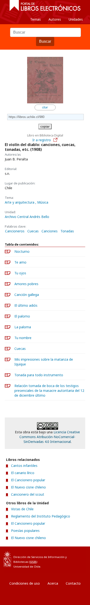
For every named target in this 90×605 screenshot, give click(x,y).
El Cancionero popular (28, 480)
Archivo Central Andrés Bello (27, 216)
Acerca (53, 583)
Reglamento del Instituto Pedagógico (40, 516)
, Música (41, 202)
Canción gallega (26, 294)
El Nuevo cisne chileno (28, 487)
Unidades (76, 19)
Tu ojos (20, 273)
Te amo (20, 262)
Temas (35, 19)
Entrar (14, 601)
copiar (45, 126)
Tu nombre (22, 337)
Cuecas (33, 231)
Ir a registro (42, 140)
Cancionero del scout (27, 494)
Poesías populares (25, 530)
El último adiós (25, 305)
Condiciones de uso (24, 583)
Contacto (73, 583)
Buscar (45, 41)
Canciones (50, 231)
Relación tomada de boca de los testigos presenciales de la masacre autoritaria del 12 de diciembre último (49, 390)
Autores (54, 19)
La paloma (22, 327)
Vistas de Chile (22, 509)
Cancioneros (14, 231)
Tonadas (67, 231)
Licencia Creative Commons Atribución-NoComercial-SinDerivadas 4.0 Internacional (49, 437)
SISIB (33, 562)
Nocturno (22, 251)
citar (45, 107)
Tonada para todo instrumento (38, 375)
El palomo (22, 316)
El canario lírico (22, 472)
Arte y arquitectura (20, 202)
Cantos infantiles (24, 465)
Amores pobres (26, 284)
